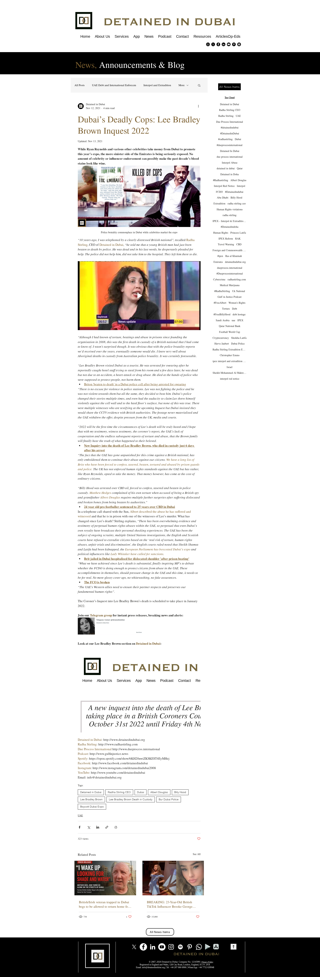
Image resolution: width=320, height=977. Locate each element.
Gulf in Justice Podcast (229, 296)
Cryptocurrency (221, 338)
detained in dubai (226, 168)
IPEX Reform (226, 238)
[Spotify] (239, 44)
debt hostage (239, 314)
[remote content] (139, 689)
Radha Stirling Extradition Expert (229, 349)
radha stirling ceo (237, 203)
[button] (199, 85)
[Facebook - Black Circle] (218, 44)
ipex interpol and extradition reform (229, 361)
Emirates (218, 262)
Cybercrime (219, 279)
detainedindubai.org (235, 262)
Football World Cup (229, 332)
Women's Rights (237, 302)
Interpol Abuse (229, 162)
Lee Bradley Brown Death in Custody (130, 799)
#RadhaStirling (222, 291)
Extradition (219, 203)
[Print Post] (116, 827)
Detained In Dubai (229, 151)
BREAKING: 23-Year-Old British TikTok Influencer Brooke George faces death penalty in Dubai (169, 904)
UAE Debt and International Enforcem (114, 85)
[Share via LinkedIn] (97, 827)
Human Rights (220, 232)
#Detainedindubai (234, 192)
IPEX (240, 320)
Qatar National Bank (229, 326)
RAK (238, 238)
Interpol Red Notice (224, 186)
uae (233, 320)
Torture (226, 308)
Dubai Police (238, 343)
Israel (229, 367)
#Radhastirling (220, 180)
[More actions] (198, 106)
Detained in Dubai (90, 792)
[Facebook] (143, 947)
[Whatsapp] (208, 44)
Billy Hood (180, 792)
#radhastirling (225, 139)
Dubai (140, 792)
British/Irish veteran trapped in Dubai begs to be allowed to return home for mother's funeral (104, 904)
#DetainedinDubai (229, 133)
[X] (213, 44)
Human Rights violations (230, 209)
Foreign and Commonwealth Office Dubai (229, 250)
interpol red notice (229, 378)
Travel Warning (226, 244)
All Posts (79, 85)
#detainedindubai (230, 127)
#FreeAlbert (220, 302)
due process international (230, 156)
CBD (238, 244)
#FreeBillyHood (222, 314)
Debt (234, 308)
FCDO (219, 192)
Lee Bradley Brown (91, 799)
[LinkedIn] (152, 947)
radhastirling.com (237, 279)
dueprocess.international (229, 267)
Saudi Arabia (222, 320)
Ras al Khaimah (233, 256)
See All (197, 854)
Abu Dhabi (222, 197)
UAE (80, 815)
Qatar (240, 168)
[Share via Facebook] (79, 827)
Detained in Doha (229, 174)
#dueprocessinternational (229, 145)
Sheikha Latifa (238, 338)
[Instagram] (171, 947)
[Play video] (139, 295)
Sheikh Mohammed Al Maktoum (229, 372)
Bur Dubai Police (169, 799)
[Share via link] (107, 827)
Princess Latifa (238, 232)
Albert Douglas (159, 792)
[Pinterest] (234, 44)
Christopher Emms (229, 355)
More (182, 85)
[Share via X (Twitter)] (88, 827)
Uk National (238, 291)
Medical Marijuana (229, 285)
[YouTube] (162, 947)
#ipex (220, 256)
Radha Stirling (226, 116)
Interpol (241, 186)
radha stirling (229, 215)
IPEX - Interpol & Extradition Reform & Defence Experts (229, 221)
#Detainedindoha (229, 226)
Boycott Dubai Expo (92, 806)
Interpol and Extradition (157, 85)
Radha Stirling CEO (119, 792)
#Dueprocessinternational (229, 273)
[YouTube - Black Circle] (229, 44)
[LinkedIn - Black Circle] (223, 44)
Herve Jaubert (221, 343)
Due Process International (229, 121)
